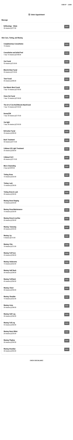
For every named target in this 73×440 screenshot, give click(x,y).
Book (66, 26)
